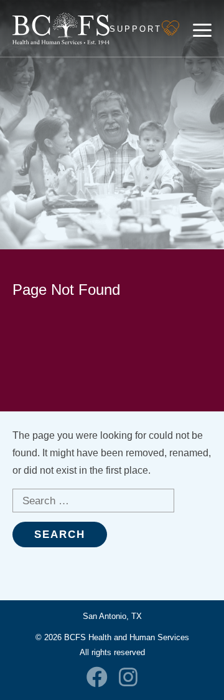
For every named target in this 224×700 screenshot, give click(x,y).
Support (136, 29)
